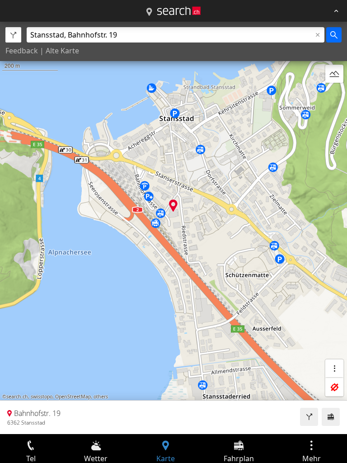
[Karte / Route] (149, 12)
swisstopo (41, 396)
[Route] (309, 417)
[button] (173, 205)
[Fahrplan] (331, 417)
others (101, 396)
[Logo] (179, 10)
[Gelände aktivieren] (334, 74)
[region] (173, 228)
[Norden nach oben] (334, 95)
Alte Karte (62, 51)
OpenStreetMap (73, 396)
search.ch (17, 396)
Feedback (21, 51)
